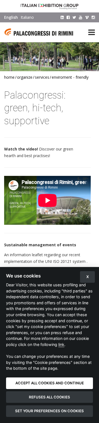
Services (42, 77)
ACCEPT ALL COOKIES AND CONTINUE (49, 383)
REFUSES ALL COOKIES (49, 397)
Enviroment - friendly (70, 77)
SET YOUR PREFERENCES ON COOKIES (49, 411)
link (61, 344)
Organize (24, 77)
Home (9, 77)
